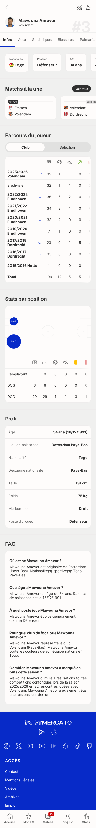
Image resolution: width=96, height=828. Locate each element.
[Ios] (54, 732)
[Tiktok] (77, 746)
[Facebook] (7, 746)
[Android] (42, 732)
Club (25, 147)
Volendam (26, 25)
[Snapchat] (66, 746)
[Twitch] (89, 746)
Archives (12, 797)
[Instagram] (30, 746)
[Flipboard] (54, 746)
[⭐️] (88, 8)
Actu (22, 39)
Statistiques (42, 39)
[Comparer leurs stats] (80, 8)
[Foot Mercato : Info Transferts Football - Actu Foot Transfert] (48, 722)
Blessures (66, 39)
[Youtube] (42, 746)
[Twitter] (19, 746)
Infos (7, 39)
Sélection (67, 147)
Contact (11, 771)
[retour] (8, 7)
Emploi (10, 805)
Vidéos (10, 788)
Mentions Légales (19, 780)
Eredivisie (15, 185)
